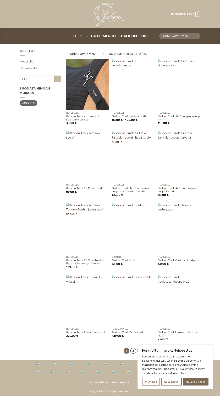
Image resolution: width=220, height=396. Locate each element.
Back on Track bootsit (125, 260)
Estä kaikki (171, 381)
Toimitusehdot (120, 382)
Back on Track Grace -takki (128, 332)
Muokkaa (151, 381)
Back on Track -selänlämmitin (129, 116)
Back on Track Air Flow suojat (84, 188)
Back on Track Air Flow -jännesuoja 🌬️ (179, 118)
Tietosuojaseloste (97, 382)
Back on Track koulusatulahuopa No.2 (177, 334)
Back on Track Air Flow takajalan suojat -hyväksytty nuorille (131, 190)
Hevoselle (26, 61)
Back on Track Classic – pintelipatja (179, 260)
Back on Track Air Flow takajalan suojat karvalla (177, 190)
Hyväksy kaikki (196, 381)
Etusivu (77, 36)
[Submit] (57, 79)
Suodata (28, 103)
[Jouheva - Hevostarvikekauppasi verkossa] (110, 14)
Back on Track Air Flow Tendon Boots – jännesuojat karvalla (85, 262)
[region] (175, 367)
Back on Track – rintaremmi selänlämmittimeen (82, 118)
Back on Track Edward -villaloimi (85, 332)
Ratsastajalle (28, 68)
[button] (22, 14)
